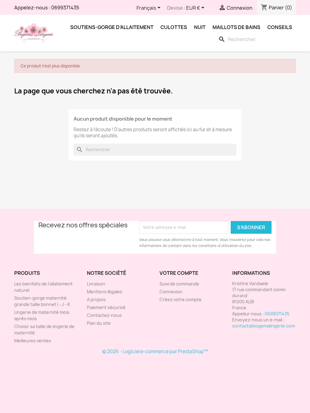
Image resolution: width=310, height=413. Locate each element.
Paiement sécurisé (106, 307)
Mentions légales (104, 291)
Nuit (200, 27)
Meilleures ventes (32, 340)
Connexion (171, 291)
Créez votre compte (181, 299)
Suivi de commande (179, 284)
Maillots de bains (236, 27)
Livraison (96, 284)
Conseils (279, 27)
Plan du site (99, 323)
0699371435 (65, 7)
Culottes (173, 27)
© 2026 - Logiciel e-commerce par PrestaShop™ (155, 351)
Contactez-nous (104, 315)
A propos (96, 299)
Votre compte (179, 273)
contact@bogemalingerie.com (263, 326)
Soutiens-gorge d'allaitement (111, 27)
